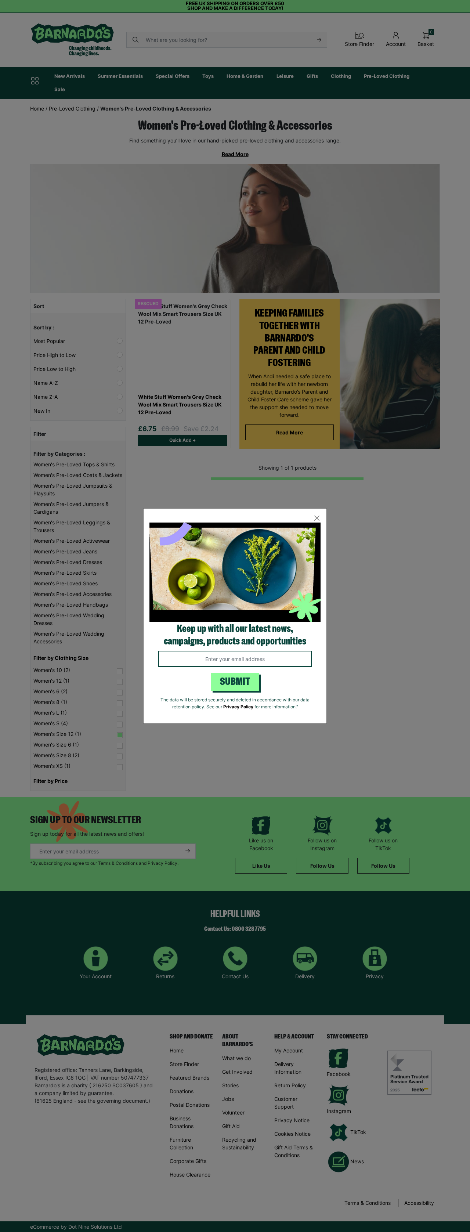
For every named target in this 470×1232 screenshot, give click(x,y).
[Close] (317, 518)
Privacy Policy (238, 706)
